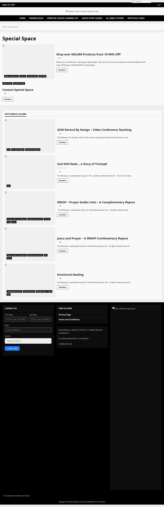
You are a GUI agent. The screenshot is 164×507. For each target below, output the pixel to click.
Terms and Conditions (69, 319)
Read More (62, 70)
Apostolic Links (136, 18)
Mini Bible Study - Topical (44, 291)
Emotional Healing (30, 280)
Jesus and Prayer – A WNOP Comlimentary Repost (30, 244)
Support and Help (19, 83)
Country (7, 336)
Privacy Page (65, 314)
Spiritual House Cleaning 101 (62, 18)
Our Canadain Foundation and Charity (17, 495)
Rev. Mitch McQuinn (18, 150)
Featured (22, 76)
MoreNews (91, 501)
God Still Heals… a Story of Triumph (30, 172)
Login (159, 4)
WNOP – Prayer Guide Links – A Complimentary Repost (30, 208)
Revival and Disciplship (33, 150)
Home (22, 18)
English (138, 1)
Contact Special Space (17, 90)
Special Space (7, 83)
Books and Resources (11, 76)
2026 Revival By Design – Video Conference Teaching (30, 136)
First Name (9, 314)
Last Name (33, 314)
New (8, 150)
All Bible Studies (115, 18)
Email (7, 325)
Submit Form (12, 348)
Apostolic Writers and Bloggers (16, 219)
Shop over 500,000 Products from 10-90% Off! (28, 61)
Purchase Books (32, 76)
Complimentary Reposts (35, 219)
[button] (86, 4)
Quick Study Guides (92, 18)
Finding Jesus (36, 18)
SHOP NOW (42, 76)
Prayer (14, 222)
